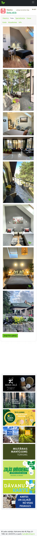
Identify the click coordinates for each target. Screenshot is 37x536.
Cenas (29, 18)
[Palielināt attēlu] (18, 47)
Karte (4, 22)
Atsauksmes (12, 22)
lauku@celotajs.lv (28, 534)
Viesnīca (6, 18)
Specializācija (20, 18)
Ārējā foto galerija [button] (10, 336)
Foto (12, 18)
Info (20, 22)
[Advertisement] (18, 358)
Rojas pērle (11, 12)
